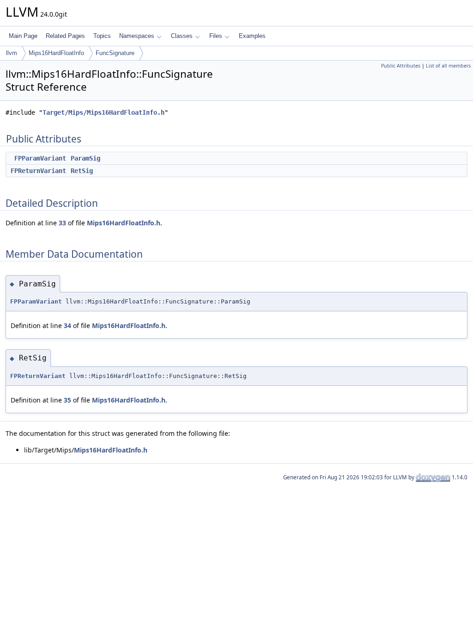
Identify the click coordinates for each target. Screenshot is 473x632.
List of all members (448, 65)
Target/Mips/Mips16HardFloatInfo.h (103, 112)
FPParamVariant (40, 158)
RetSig (82, 170)
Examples (252, 35)
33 (62, 222)
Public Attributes (400, 65)
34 (67, 325)
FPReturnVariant (38, 170)
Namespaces (136, 35)
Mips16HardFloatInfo (56, 53)
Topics (102, 35)
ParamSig (85, 158)
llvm (11, 53)
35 (67, 400)
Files (215, 35)
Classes (182, 35)
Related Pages (65, 35)
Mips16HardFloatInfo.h (123, 222)
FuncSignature (115, 53)
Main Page (23, 35)
